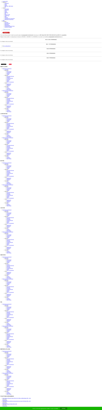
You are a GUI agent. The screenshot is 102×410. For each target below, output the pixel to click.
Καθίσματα (9, 84)
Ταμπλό (8, 85)
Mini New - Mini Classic (9, 6)
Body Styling (9, 89)
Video (4, 20)
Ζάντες (8, 87)
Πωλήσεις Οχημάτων (8, 27)
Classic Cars (7, 15)
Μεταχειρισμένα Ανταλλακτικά (8, 90)
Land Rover (7, 3)
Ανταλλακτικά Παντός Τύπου (10, 26)
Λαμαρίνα (8, 88)
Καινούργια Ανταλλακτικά (7, 68)
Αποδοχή (63, 408)
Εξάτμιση (8, 77)
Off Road (6, 17)
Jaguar (6, 5)
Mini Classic (7, 8)
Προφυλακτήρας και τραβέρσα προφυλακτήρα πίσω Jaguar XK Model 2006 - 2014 (17, 401)
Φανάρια (8, 73)
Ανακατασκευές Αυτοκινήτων (10, 18)
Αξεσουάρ (6, 69)
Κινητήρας (8, 79)
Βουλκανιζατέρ (7, 25)
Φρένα (8, 128)
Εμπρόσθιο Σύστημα (10, 76)
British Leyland (7, 14)
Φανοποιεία (7, 24)
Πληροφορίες (5, 400)
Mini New (6, 12)
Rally (5, 16)
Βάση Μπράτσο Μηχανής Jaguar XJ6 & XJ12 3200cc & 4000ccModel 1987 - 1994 (17, 398)
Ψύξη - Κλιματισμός (10, 129)
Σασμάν (8, 80)
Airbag (8, 74)
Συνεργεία (6, 22)
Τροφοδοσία (9, 72)
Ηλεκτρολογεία (7, 23)
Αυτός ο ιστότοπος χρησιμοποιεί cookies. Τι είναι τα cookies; (45, 408)
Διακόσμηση (9, 83)
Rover (6, 4)
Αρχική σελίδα (5, 1)
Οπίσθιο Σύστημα (10, 78)
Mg (5, 13)
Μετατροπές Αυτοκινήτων (9, 19)
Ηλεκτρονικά (9, 71)
